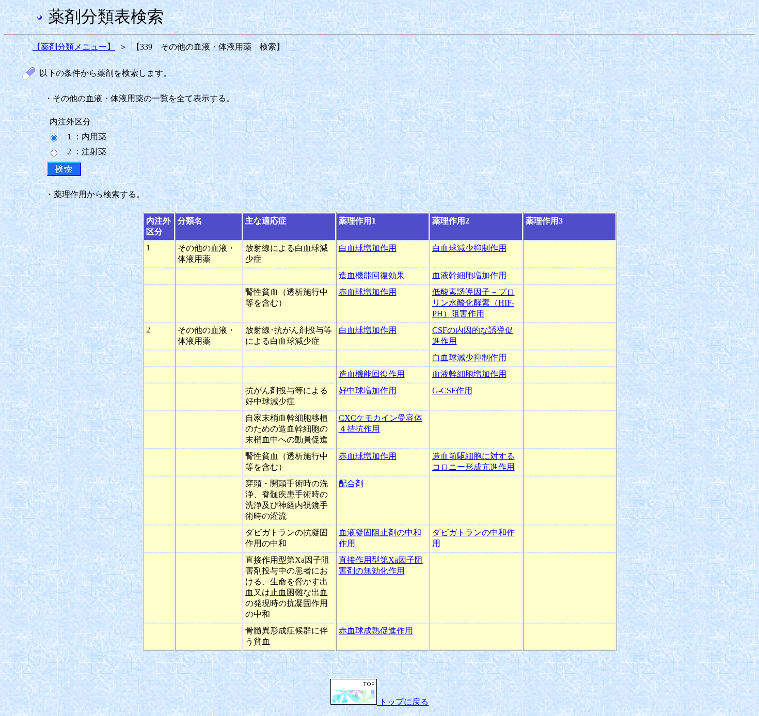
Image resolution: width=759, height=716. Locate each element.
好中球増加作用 (368, 390)
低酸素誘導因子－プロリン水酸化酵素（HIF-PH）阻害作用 (473, 303)
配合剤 (351, 483)
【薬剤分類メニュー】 (74, 46)
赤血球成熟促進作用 (376, 630)
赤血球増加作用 (368, 292)
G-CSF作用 (452, 390)
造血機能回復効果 (372, 275)
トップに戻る (403, 701)
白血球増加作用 (368, 248)
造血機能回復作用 (372, 374)
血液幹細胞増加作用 (469, 275)
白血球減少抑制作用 (469, 248)
